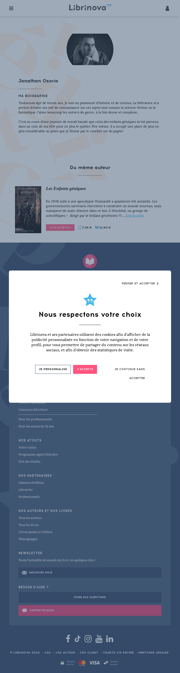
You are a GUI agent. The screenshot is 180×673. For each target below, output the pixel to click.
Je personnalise (53, 369)
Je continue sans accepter (130, 374)
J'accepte (85, 369)
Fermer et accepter (139, 283)
